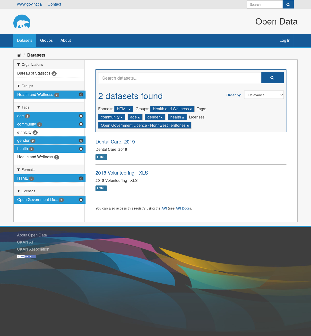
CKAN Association (33, 249)
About (65, 40)
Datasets (24, 40)
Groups (46, 40)
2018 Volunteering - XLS (121, 172)
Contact (54, 4)
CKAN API (26, 242)
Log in (285, 40)
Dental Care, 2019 (115, 141)
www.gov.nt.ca (29, 4)
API (164, 208)
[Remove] (130, 109)
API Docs (183, 208)
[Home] (19, 54)
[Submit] (288, 4)
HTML (101, 157)
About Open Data (32, 235)
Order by (233, 94)
